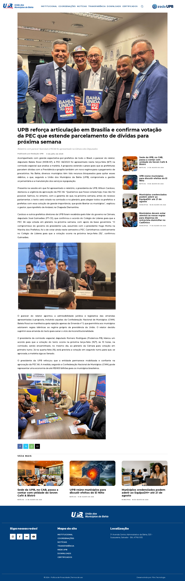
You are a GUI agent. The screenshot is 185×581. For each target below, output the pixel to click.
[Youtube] (33, 536)
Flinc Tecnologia (158, 577)
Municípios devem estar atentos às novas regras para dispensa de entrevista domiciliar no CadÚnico (152, 218)
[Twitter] (25, 446)
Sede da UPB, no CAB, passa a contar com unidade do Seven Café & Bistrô (153, 160)
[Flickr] (26, 536)
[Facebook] (20, 446)
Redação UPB (37, 154)
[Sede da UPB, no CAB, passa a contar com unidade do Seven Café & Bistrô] (130, 163)
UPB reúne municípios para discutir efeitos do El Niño (153, 178)
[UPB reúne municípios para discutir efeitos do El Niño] (130, 182)
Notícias (142, 167)
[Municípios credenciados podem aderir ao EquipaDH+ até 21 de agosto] (130, 201)
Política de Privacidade (60, 577)
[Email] (37, 446)
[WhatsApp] (31, 446)
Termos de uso (77, 577)
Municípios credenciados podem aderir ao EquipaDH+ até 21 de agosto (153, 198)
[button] (142, 6)
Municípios (143, 205)
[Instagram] (13, 536)
